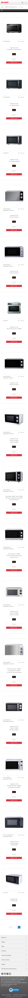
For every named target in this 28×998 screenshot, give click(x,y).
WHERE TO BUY (14, 62)
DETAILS (14, 59)
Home (2, 7)
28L (14, 110)
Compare (22, 41)
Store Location (5, 959)
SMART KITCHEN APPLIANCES (11, 7)
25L (14, 166)
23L (14, 504)
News (2, 946)
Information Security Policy (8, 968)
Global (3, 942)
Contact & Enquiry (6, 955)
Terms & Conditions (6, 995)
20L (14, 221)
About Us (3, 937)
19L (14, 333)
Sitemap (3, 950)
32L (14, 54)
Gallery (3, 964)
